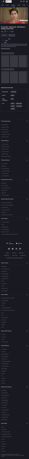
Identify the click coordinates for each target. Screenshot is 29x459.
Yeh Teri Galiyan (5, 185)
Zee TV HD (4, 337)
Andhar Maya (4, 359)
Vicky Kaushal (4, 405)
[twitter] (15, 248)
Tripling (3, 380)
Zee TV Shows (4, 163)
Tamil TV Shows (5, 129)
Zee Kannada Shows (6, 171)
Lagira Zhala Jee (5, 207)
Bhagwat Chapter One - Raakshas (8, 298)
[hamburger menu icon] (27, 1)
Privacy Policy (5, 255)
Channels (7, 253)
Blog (3, 427)
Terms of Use (14, 255)
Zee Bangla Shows (5, 175)
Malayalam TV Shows (6, 134)
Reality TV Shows (5, 154)
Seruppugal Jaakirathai (6, 361)
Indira (3, 286)
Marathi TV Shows (5, 127)
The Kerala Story (5, 317)
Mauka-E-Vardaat (5, 231)
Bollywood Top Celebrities (6, 386)
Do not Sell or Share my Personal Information (14, 258)
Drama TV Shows (5, 144)
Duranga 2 (4, 371)
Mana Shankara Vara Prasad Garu (8, 310)
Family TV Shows (5, 149)
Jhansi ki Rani (4, 271)
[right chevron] (2, 61)
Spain (3, 441)
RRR (2, 327)
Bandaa (3, 324)
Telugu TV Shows (5, 132)
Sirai (3, 315)
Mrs (3, 312)
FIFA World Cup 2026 (6, 431)
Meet (3, 224)
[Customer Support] (24, 1)
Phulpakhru (4, 212)
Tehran (3, 305)
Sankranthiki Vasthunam (6, 307)
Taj (2, 376)
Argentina (4, 444)
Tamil (9, 38)
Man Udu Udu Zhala (6, 210)
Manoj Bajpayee (5, 400)
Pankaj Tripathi (5, 402)
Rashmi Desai (4, 419)
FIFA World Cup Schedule (6, 436)
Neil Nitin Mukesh (5, 410)
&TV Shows (4, 166)
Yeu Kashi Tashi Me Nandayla (7, 205)
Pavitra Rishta (4, 190)
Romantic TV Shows (5, 146)
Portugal (3, 451)
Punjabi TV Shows (5, 137)
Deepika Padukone (5, 395)
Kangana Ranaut (5, 417)
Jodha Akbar (4, 183)
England (3, 446)
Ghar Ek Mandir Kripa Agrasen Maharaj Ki (10, 234)
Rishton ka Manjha (5, 222)
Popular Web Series (5, 345)
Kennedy (3, 303)
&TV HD (3, 339)
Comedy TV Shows (5, 151)
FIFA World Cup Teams (6, 434)
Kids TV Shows (4, 290)
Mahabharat (4, 266)
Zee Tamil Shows (5, 173)
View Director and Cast (5, 48)
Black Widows (4, 368)
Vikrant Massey (5, 393)
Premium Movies (4, 294)
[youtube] (19, 248)
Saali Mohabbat (5, 300)
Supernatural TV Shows (6, 156)
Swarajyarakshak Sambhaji (7, 214)
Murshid (3, 351)
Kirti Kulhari (4, 412)
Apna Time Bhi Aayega (6, 188)
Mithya (3, 373)
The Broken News (5, 366)
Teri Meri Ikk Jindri (5, 195)
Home (2, 5)
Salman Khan (4, 397)
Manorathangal (5, 356)
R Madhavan (4, 390)
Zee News (4, 334)
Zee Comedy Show (5, 229)
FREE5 (24, 5)
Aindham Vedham (5, 363)
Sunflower (4, 378)
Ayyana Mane (4, 349)
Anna (2, 31)
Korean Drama (5, 288)
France (3, 439)
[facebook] (8, 248)
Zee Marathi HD (5, 341)
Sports (7, 5)
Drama (5, 41)
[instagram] (12, 248)
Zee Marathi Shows (5, 168)
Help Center (20, 253)
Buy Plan (9, 1)
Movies (18, 5)
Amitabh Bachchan (5, 414)
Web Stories (4, 429)
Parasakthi (4, 322)
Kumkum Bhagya (5, 273)
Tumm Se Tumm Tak (6, 269)
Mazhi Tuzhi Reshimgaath (7, 202)
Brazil (3, 448)
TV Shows (13, 5)
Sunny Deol (4, 407)
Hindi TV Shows (5, 124)
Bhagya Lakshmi (5, 227)
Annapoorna (4, 283)
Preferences (22, 255)
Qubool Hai (4, 193)
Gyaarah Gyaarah (5, 354)
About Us (13, 253)
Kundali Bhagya (5, 276)
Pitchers (3, 383)
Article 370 (4, 320)
